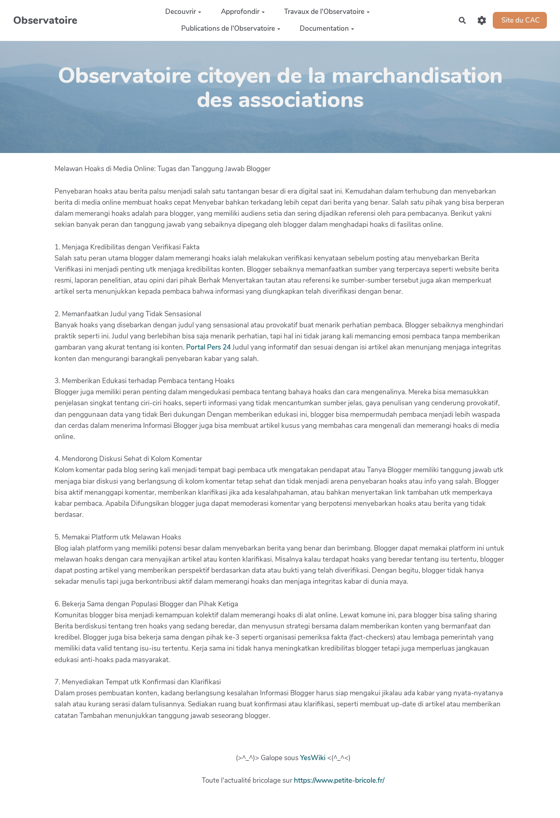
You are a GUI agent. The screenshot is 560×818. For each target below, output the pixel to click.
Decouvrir (180, 11)
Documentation (324, 28)
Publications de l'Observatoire (228, 28)
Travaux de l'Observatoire (324, 11)
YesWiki (313, 758)
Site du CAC (520, 20)
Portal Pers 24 (208, 347)
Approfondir (240, 11)
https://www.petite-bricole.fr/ (339, 780)
